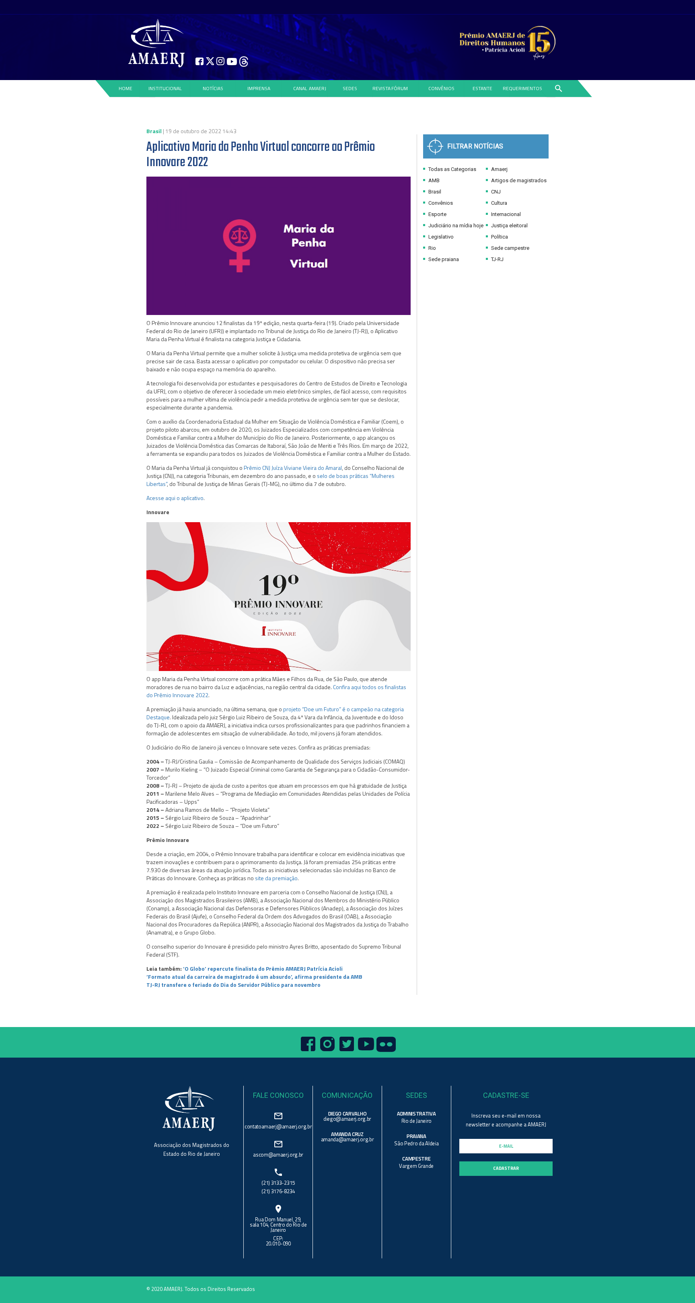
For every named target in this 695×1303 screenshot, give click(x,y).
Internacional (505, 214)
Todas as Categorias (451, 169)
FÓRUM (399, 88)
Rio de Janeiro (416, 1121)
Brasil (434, 191)
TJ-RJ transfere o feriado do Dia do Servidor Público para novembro (233, 984)
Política (499, 236)
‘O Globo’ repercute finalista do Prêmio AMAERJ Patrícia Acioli (263, 968)
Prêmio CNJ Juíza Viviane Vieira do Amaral (293, 467)
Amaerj (499, 169)
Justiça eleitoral (509, 225)
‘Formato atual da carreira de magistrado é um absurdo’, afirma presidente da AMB (254, 976)
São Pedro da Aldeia (416, 1143)
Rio (431, 248)
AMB (433, 180)
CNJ (495, 191)
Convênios (440, 203)
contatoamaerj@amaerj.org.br (278, 1125)
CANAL (300, 88)
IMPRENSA (258, 88)
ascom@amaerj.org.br (278, 1154)
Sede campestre (509, 248)
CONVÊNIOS (441, 88)
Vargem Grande (416, 1166)
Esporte (436, 214)
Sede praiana (443, 259)
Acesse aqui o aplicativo (175, 498)
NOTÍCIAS (213, 88)
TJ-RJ (497, 259)
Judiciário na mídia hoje (455, 225)
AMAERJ (317, 88)
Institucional (165, 88)
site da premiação (276, 878)
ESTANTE (482, 88)
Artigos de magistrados (518, 180)
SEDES (350, 88)
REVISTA (381, 88)
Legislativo (440, 236)
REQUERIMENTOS (522, 88)
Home (125, 88)
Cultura (498, 203)
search (558, 88)
